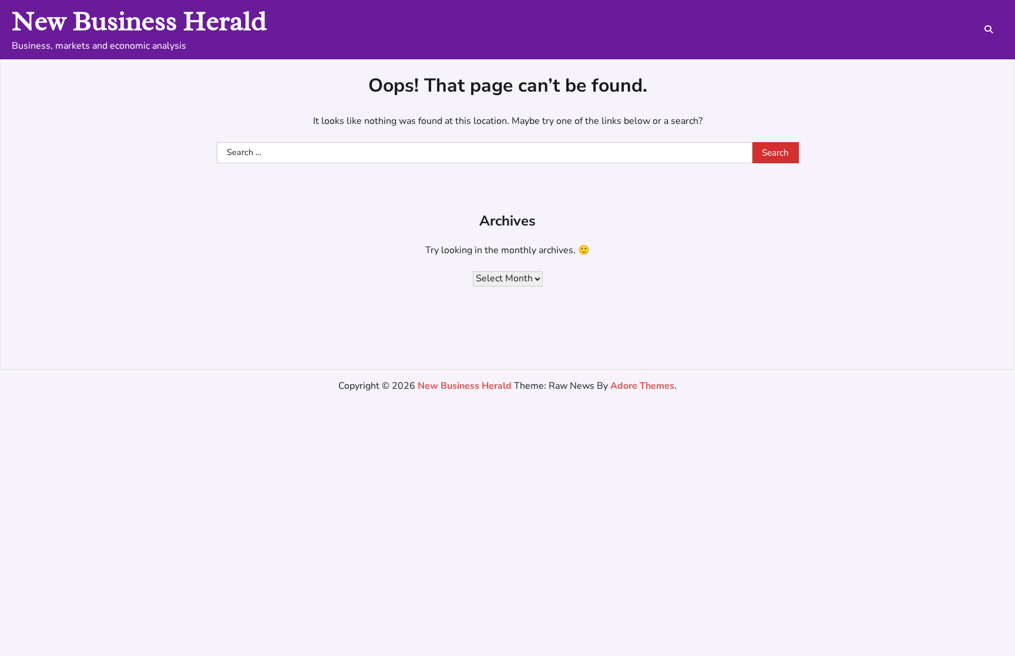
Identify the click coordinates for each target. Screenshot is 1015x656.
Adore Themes (642, 385)
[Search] (988, 29)
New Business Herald (139, 21)
